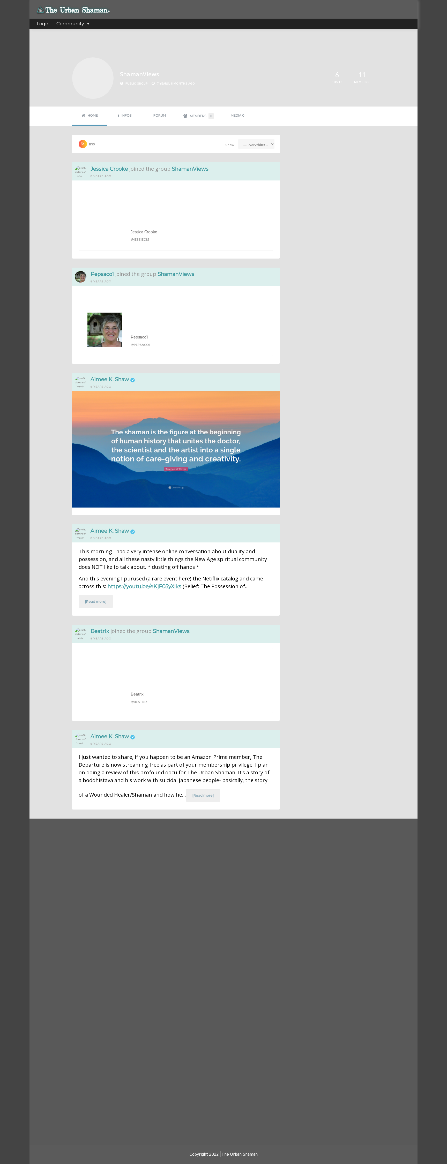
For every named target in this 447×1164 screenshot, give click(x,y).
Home (93, 115)
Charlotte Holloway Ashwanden (59, 1097)
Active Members (61, 831)
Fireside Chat (306, 657)
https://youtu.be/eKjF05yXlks (144, 586)
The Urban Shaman (50, 925)
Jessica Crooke (109, 169)
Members (201, 116)
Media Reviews (181, 875)
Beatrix (100, 631)
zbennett (43, 1037)
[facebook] (326, 833)
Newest (303, 162)
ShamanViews (190, 169)
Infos (127, 115)
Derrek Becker (47, 978)
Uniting (174, 903)
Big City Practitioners (312, 440)
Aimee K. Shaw (110, 379)
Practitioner (179, 889)
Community (70, 24)
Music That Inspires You (314, 322)
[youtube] (375, 833)
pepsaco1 (102, 274)
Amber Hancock (48, 1011)
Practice (176, 882)
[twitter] (342, 833)
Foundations (179, 868)
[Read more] (95, 601)
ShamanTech (306, 494)
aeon (40, 898)
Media (237, 115)
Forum (159, 115)
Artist (174, 847)
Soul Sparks (305, 547)
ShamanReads (307, 603)
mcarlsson (43, 951)
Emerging (176, 861)
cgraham (42, 1070)
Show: (230, 145)
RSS (92, 144)
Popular (344, 162)
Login (43, 24)
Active (323, 162)
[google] (359, 833)
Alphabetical (308, 172)
